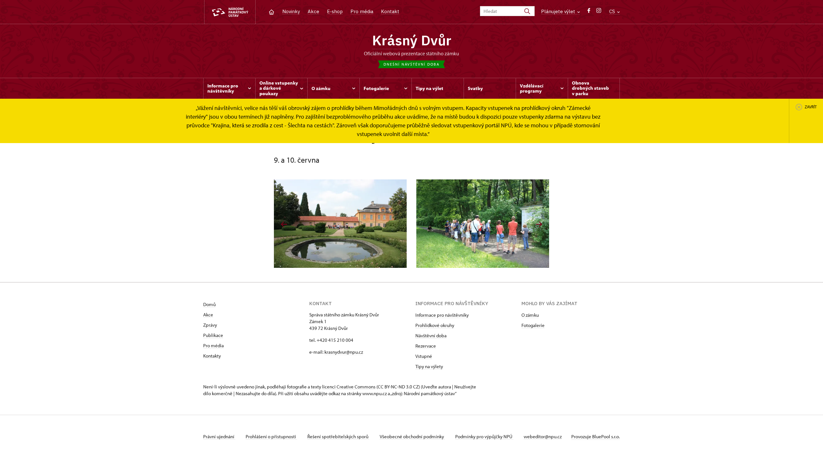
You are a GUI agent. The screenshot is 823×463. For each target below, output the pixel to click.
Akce (313, 11)
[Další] (539, 224)
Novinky (291, 11)
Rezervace (425, 346)
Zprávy (210, 325)
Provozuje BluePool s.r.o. (595, 436)
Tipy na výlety (429, 366)
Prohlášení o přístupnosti (271, 436)
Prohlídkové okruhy (434, 325)
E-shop (335, 11)
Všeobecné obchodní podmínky (412, 436)
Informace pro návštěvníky (442, 315)
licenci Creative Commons (348, 387)
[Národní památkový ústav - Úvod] (230, 12)
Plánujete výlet (558, 11)
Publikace (213, 335)
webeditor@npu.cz (543, 436)
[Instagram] (598, 12)
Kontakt (390, 11)
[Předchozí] (284, 224)
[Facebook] (588, 12)
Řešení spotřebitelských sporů (338, 436)
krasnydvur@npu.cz (343, 352)
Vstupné (423, 356)
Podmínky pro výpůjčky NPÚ (484, 436)
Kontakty (212, 356)
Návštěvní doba (431, 335)
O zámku (530, 315)
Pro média (361, 11)
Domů (209, 304)
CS (612, 11)
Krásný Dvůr (411, 40)
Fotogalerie (533, 325)
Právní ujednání (219, 436)
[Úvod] (271, 11)
